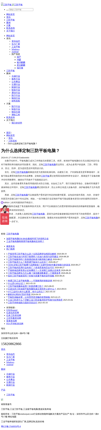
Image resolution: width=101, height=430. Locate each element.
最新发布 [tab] (10, 246)
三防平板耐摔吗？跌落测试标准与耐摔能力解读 (30, 259)
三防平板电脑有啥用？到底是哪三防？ (26, 286)
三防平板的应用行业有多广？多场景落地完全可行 (31, 267)
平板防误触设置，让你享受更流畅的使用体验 (29, 297)
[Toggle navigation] (2, 2)
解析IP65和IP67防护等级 (19, 294)
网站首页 (10, 14)
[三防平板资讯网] (50, 4)
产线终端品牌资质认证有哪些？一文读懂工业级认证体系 (34, 270)
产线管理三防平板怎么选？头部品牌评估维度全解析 (32, 254)
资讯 (10, 138)
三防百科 (12, 141)
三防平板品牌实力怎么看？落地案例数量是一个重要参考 (34, 273)
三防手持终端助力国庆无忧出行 (22, 303)
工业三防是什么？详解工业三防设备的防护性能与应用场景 (35, 300)
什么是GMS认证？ (16, 283)
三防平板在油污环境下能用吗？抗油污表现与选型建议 (33, 256)
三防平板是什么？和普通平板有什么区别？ (28, 262)
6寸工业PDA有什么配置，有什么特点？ (26, 292)
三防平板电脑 (49, 164)
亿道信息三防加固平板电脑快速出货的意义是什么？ (32, 289)
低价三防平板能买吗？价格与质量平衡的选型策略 (31, 276)
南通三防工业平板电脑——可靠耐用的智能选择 (30, 281)
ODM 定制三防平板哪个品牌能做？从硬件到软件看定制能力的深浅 (39, 265)
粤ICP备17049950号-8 (11, 426)
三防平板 (45, 176)
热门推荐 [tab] (10, 249)
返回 (8, 132)
